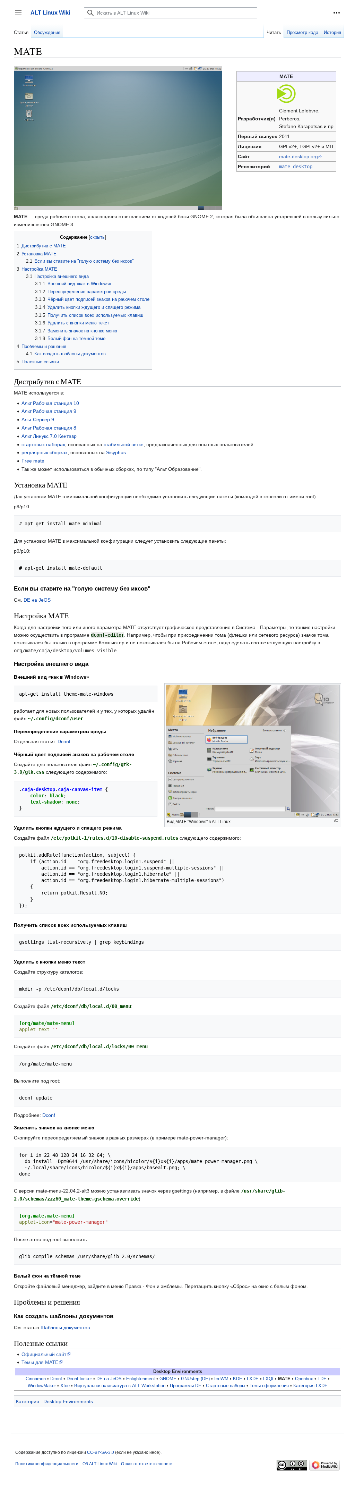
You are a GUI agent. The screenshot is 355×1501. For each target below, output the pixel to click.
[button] (337, 13)
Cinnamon (36, 1378)
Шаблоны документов (65, 1327)
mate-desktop (295, 166)
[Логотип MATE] (286, 93)
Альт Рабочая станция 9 (48, 411)
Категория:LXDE (310, 1385)
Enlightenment (140, 1378)
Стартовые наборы (225, 1385)
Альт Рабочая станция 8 (48, 428)
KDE (237, 1378)
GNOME (167, 1378)
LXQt (268, 1378)
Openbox (304, 1378)
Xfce (65, 1385)
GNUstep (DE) (195, 1378)
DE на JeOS (37, 600)
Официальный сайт (43, 1354)
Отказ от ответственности (147, 1463)
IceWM (221, 1378)
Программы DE (185, 1385)
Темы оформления (269, 1385)
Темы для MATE (39, 1362)
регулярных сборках (44, 452)
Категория (27, 1401)
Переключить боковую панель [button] (20, 16)
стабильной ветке (124, 444)
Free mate (32, 461)
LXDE (253, 1378)
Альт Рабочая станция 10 (50, 403)
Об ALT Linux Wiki (100, 1463)
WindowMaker (42, 1385)
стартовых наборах (43, 444)
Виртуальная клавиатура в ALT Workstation (119, 1385)
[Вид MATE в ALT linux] (118, 138)
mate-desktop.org (298, 156)
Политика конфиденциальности (46, 1463)
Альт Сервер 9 (37, 419)
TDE (322, 1378)
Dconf (64, 741)
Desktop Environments (68, 1401)
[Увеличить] (336, 821)
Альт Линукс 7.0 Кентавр (49, 436)
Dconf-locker (79, 1378)
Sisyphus (116, 452)
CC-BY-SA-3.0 (100, 1452)
